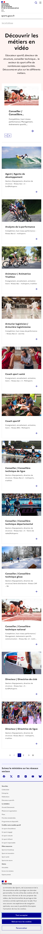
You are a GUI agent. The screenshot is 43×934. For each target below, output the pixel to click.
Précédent (6, 135)
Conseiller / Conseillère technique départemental (19, 522)
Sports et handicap (8, 850)
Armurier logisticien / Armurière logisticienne (18, 325)
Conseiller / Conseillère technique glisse (17, 575)
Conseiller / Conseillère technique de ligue (17, 470)
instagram (25, 776)
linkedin (18, 776)
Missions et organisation (9, 811)
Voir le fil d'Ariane (7, 23)
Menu (40, 2)
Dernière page (33, 755)
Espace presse (6, 875)
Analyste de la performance (20, 226)
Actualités (5, 868)
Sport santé (5, 857)
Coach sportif (12, 421)
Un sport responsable (8, 843)
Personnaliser (21, 928)
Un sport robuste (7, 836)
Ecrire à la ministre (7, 871)
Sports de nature (7, 860)
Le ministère (5, 804)
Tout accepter (22, 915)
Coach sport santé (15, 374)
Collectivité (5, 790)
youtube (33, 776)
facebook (4, 776)
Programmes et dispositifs (10, 822)
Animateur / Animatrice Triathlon (18, 275)
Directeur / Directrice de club (21, 679)
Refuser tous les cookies (22, 921)
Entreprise (5, 793)
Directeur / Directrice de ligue (21, 728)
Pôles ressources (7, 846)
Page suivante (29, 755)
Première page (10, 755)
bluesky (40, 776)
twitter (11, 776)
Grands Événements (8, 807)
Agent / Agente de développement (15, 175)
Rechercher (36, 2)
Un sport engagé (7, 832)
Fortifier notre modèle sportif (11, 825)
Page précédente (14, 755)
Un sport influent (7, 839)
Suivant (9, 135)
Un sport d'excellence (9, 829)
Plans (3, 814)
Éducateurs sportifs (8, 800)
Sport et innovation (8, 853)
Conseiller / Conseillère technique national (20, 113)
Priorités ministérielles (9, 818)
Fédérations (5, 797)
